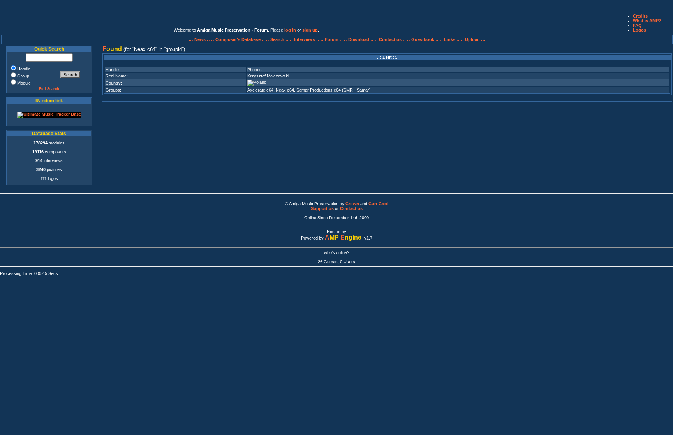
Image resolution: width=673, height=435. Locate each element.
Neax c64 (285, 90)
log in (290, 30)
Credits (640, 16)
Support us (322, 208)
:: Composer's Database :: (238, 39)
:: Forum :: (332, 39)
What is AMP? (647, 20)
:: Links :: (450, 39)
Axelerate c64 (260, 90)
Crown (352, 203)
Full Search (49, 89)
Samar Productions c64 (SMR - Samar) (333, 90)
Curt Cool (378, 203)
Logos (639, 30)
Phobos (254, 69)
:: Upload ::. (473, 39)
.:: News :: (200, 39)
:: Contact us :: (390, 39)
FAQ (637, 25)
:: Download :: (359, 39)
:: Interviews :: (305, 39)
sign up (310, 30)
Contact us (351, 208)
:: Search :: (278, 39)
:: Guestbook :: (423, 39)
